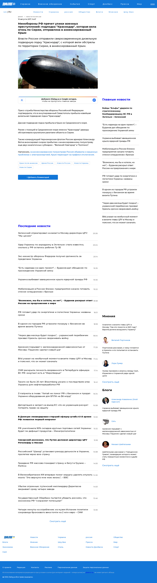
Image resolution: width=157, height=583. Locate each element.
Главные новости (116, 99)
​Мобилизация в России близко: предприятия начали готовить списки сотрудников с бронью (118, 152)
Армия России (47, 163)
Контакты (35, 567)
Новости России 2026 (33, 16)
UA (5, 12)
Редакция (21, 567)
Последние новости (34, 226)
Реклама (48, 567)
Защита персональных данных (96, 567)
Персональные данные (67, 567)
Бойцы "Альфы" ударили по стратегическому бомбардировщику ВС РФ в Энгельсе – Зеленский (117, 112)
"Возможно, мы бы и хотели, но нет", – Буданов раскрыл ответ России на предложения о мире (119, 165)
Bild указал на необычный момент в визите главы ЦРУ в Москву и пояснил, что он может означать (120, 220)
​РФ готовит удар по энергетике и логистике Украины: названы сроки (119, 179)
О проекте (6, 567)
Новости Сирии (25, 167)
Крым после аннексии (28, 163)
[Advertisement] (58, 200)
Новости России (63, 163)
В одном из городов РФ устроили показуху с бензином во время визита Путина (119, 192)
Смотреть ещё (58, 521)
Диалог (20, 16)
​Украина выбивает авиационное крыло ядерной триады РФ (52, 279)
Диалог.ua (89, 572)
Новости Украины (81, 163)
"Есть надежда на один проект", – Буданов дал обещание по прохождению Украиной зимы (119, 127)
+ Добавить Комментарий (38, 177)
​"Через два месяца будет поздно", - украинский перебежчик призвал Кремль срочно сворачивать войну (120, 206)
